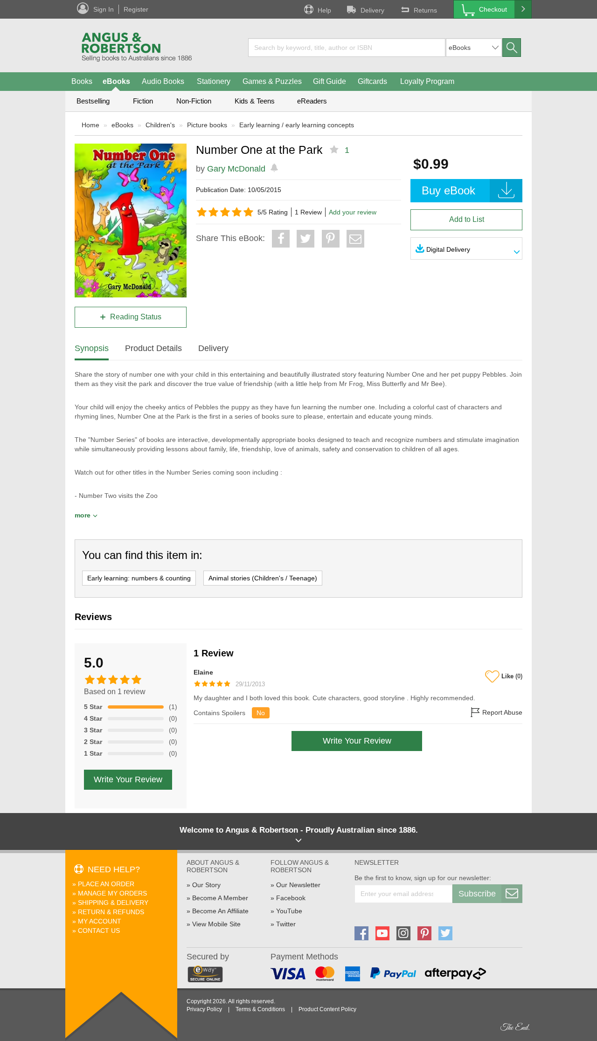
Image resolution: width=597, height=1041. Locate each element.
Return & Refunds (111, 912)
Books (81, 81)
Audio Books (163, 81)
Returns (425, 10)
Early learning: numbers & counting (139, 578)
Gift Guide (329, 81)
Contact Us (99, 930)
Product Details (153, 348)
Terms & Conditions (260, 1009)
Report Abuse (501, 713)
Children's (160, 125)
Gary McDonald (236, 168)
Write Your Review (128, 779)
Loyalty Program (427, 81)
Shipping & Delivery (113, 902)
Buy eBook (448, 190)
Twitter (286, 924)
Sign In (103, 9)
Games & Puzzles (272, 81)
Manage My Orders (112, 893)
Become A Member (220, 898)
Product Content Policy (327, 1009)
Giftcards (372, 81)
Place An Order (106, 884)
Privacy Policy (204, 1009)
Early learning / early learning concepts (296, 125)
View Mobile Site (216, 924)
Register (136, 9)
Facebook (290, 898)
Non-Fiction (193, 101)
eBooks (116, 81)
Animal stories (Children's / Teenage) (262, 578)
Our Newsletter (298, 885)
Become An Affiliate (220, 911)
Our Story (206, 885)
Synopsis (92, 348)
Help (324, 10)
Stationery (213, 81)
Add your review (352, 212)
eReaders (312, 101)
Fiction (143, 101)
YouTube (289, 911)
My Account (99, 921)
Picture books (207, 125)
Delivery (372, 10)
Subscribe (477, 893)
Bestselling (93, 101)
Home (90, 125)
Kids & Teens (255, 101)
